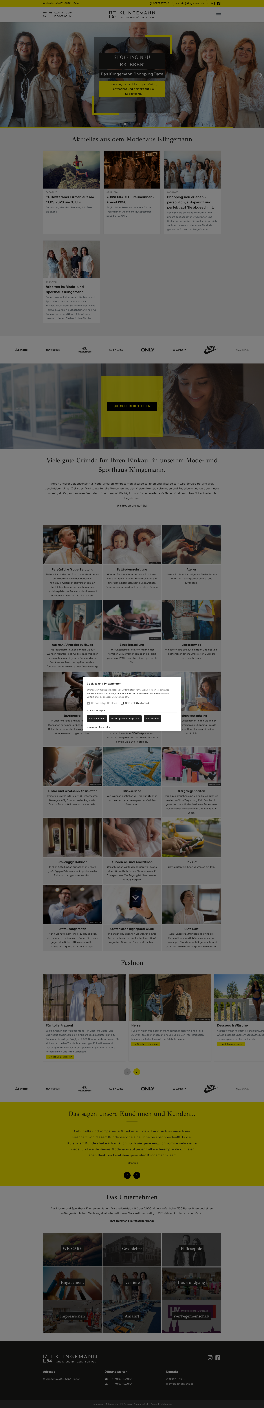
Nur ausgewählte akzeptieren (125, 718)
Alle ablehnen (152, 718)
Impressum (92, 727)
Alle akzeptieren (97, 718)
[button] (122, 703)
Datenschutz (105, 727)
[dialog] (132, 704)
